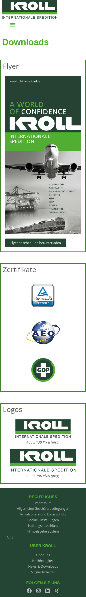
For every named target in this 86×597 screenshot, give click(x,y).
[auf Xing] (57, 591)
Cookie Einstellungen (43, 520)
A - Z (10, 537)
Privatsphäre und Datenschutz (43, 514)
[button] (12, 25)
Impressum (43, 503)
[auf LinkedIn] (48, 591)
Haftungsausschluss (43, 525)
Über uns (43, 555)
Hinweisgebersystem (43, 531)
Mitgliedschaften (43, 572)
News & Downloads (43, 566)
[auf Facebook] (29, 591)
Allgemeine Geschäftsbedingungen (43, 508)
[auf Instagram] (38, 591)
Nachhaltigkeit (43, 560)
